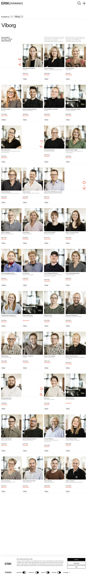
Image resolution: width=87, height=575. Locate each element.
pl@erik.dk (46, 404)
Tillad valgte (76, 563)
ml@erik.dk (47, 321)
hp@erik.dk (4, 198)
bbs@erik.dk (26, 115)
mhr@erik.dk (69, 321)
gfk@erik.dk (68, 157)
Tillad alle (76, 559)
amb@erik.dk (69, 74)
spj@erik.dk (25, 445)
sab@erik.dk (4, 445)
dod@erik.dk (4, 157)
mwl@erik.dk (69, 363)
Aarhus (3, 326)
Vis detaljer (65, 572)
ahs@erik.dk (26, 74)
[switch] (37, 572)
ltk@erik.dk (68, 279)
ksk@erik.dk (26, 239)
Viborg (24, 79)
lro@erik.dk (25, 279)
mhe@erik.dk (26, 320)
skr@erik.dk (68, 403)
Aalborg (4, 119)
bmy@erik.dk (4, 115)
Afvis (76, 566)
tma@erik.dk (47, 487)
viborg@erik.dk (6, 40)
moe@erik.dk (47, 362)
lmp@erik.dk (47, 281)
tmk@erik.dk (26, 487)
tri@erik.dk (68, 445)
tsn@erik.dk (68, 487)
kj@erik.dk (3, 239)
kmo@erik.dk (47, 239)
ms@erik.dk (4, 362)
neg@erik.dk (4, 404)
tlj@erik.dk (3, 487)
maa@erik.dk (26, 362)
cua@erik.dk (47, 115)
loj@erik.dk (4, 321)
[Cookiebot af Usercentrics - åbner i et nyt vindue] (8, 572)
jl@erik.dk (25, 198)
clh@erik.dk (68, 115)
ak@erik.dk (46, 74)
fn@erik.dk (46, 156)
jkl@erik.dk (46, 198)
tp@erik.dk (46, 446)
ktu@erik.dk (68, 239)
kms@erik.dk (4, 279)
